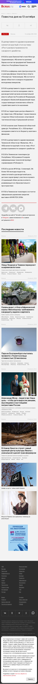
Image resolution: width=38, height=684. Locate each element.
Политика (4, 575)
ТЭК (20, 589)
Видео (3, 597)
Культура (21, 575)
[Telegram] (19, 613)
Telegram (6, 217)
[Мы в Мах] (22, 6)
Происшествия (23, 566)
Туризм (21, 585)
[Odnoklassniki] (11, 613)
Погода (3, 592)
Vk (22, 217)
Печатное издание (6, 604)
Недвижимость (5, 573)
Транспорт (4, 571)
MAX (12, 220)
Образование (22, 580)
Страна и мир (5, 587)
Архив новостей (5, 602)
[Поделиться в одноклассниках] (19, 26)
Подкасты (21, 578)
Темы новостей (23, 599)
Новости (9, 13)
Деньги (3, 578)
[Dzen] (26, 613)
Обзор (20, 573)
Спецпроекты (22, 602)
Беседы (3, 569)
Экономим (22, 569)
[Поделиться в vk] (7, 26)
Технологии (4, 585)
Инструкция (4, 589)
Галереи (21, 597)
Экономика (22, 582)
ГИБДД (21, 604)
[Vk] (4, 613)
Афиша (3, 582)
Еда (20, 592)
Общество (14, 13)
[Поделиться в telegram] (31, 26)
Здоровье (21, 587)
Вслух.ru (7, 6)
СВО (2, 566)
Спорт (3, 580)
